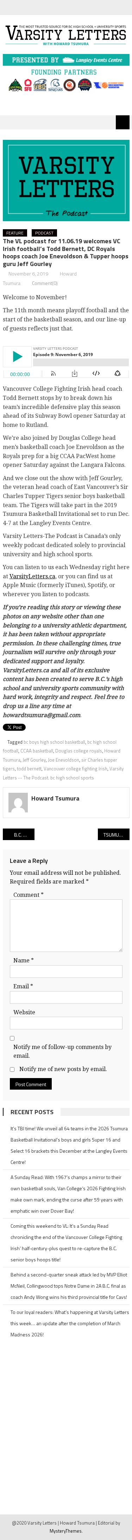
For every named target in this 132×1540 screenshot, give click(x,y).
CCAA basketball (36, 750)
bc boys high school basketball (54, 741)
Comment (28, 895)
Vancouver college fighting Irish (75, 768)
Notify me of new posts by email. (63, 1069)
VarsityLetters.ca (32, 576)
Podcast (44, 233)
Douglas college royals (78, 750)
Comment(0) (45, 283)
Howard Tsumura (55, 798)
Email (23, 986)
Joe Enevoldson (63, 759)
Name (23, 960)
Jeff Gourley (34, 759)
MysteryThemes (66, 1530)
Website (24, 1012)
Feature (15, 233)
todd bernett (29, 768)
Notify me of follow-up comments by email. (62, 1051)
